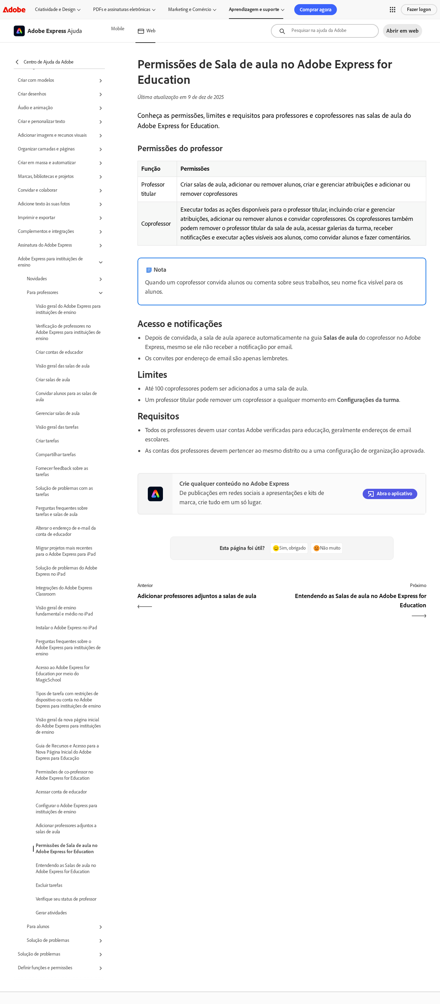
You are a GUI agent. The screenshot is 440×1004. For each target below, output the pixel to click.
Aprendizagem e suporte (254, 9)
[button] (392, 9)
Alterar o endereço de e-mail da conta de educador (66, 531)
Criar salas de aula (53, 380)
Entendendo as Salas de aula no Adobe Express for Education (66, 868)
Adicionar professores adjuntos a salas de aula (66, 829)
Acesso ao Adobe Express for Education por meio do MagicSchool (62, 674)
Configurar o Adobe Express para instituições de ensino (66, 809)
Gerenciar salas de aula (58, 413)
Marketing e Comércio (189, 9)
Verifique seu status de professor (66, 899)
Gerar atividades (51, 913)
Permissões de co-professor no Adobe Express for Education (64, 775)
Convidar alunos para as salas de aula (66, 397)
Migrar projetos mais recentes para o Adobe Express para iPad (66, 551)
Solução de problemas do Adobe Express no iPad (66, 571)
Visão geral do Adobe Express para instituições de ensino (68, 309)
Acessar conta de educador (61, 792)
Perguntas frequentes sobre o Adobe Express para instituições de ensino (68, 648)
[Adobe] (14, 9)
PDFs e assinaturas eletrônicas (121, 9)
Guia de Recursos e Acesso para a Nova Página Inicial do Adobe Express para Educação (67, 752)
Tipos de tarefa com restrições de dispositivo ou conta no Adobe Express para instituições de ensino (68, 700)
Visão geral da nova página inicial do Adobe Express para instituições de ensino (68, 726)
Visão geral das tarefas (57, 427)
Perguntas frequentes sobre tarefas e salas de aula (62, 511)
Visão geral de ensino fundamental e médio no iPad (64, 611)
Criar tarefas (47, 441)
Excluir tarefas (49, 885)
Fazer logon (419, 9)
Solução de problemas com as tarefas (64, 491)
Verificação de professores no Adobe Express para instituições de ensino (68, 332)
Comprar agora (315, 10)
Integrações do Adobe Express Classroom (64, 591)
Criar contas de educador (59, 352)
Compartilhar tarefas (56, 455)
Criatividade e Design (55, 9)
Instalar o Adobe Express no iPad (66, 628)
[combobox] (325, 31)
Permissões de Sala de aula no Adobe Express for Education (67, 849)
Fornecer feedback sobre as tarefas (62, 471)
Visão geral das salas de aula (63, 366)
